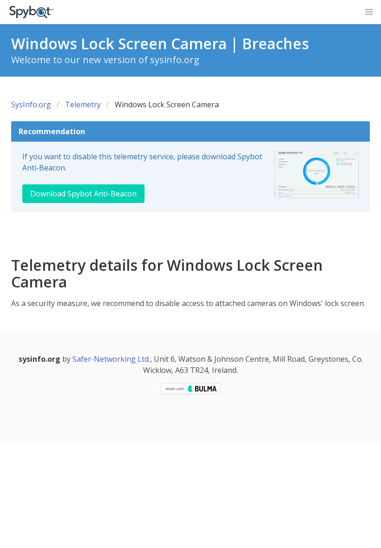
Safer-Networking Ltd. (111, 359)
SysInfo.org (31, 104)
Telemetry (83, 104)
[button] (369, 12)
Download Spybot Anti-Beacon (83, 194)
